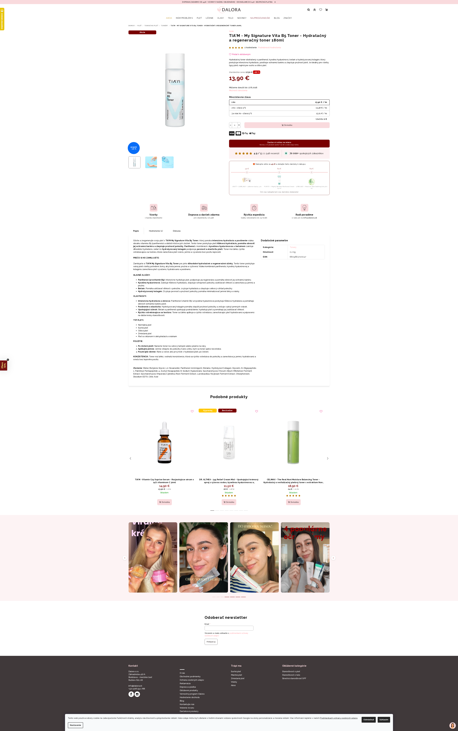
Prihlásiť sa (211, 642)
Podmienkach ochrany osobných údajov (339, 718)
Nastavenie (75, 725)
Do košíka (288, 125)
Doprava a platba (188, 687)
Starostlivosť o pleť (291, 671)
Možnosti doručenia (238, 90)
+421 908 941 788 (136, 689)
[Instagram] (137, 694)
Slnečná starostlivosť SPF (294, 678)
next (328, 458)
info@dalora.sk (135, 686)
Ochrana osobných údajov (192, 680)
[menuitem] (169, 18)
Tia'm (231, 31)
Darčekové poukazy (189, 711)
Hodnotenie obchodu (190, 697)
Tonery (293, 247)
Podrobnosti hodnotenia (269, 47)
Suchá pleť (236, 671)
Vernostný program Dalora (192, 694)
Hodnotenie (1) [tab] (156, 231)
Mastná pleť (236, 675)
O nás (182, 673)
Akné (233, 685)
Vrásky (234, 682)
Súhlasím (383, 720)
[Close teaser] (8, 360)
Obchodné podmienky (190, 676)
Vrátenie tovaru (187, 708)
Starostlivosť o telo (291, 675)
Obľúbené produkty (189, 690)
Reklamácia (185, 683)
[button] (3, 365)
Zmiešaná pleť (238, 678)
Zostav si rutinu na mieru (279, 143)
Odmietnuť (368, 720)
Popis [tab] (136, 231)
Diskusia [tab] (176, 231)
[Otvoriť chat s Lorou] (452, 725)
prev (130, 458)
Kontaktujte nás (187, 704)
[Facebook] (131, 694)
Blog (182, 701)
